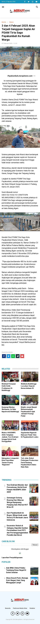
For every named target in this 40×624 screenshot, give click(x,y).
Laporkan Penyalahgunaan (12, 558)
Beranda (7, 608)
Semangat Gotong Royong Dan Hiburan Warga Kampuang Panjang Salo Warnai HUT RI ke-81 (17, 502)
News (11, 22)
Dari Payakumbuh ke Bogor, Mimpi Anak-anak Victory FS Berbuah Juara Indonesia (17, 516)
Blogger (26, 549)
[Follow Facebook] (25, 1)
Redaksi (32, 608)
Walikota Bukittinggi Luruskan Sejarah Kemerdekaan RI (28, 386)
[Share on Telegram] (18, 356)
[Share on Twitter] (8, 356)
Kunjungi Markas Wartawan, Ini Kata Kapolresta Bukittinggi (10, 409)
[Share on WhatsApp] (13, 356)
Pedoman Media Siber (20, 608)
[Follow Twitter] (29, 1)
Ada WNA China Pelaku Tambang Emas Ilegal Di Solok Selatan (16, 570)
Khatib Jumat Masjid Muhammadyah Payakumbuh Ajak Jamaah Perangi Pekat (29, 411)
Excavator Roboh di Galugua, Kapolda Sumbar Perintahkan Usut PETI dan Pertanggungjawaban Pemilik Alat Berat (17, 530)
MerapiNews (19, 619)
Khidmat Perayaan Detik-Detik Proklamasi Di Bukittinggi (9, 387)
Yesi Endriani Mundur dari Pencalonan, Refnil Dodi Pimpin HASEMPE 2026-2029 (17, 488)
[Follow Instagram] (32, 1)
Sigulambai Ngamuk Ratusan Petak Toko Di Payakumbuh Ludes (29, 435)
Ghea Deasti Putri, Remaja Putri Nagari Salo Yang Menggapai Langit (17, 580)
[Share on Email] (22, 356)
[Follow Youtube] (36, 1)
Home (4, 22)
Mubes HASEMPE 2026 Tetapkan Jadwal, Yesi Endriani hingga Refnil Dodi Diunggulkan (10, 437)
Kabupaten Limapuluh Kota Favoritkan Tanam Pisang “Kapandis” (10, 461)
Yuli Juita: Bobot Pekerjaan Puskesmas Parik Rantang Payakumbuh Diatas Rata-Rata (29, 462)
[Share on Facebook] (4, 356)
